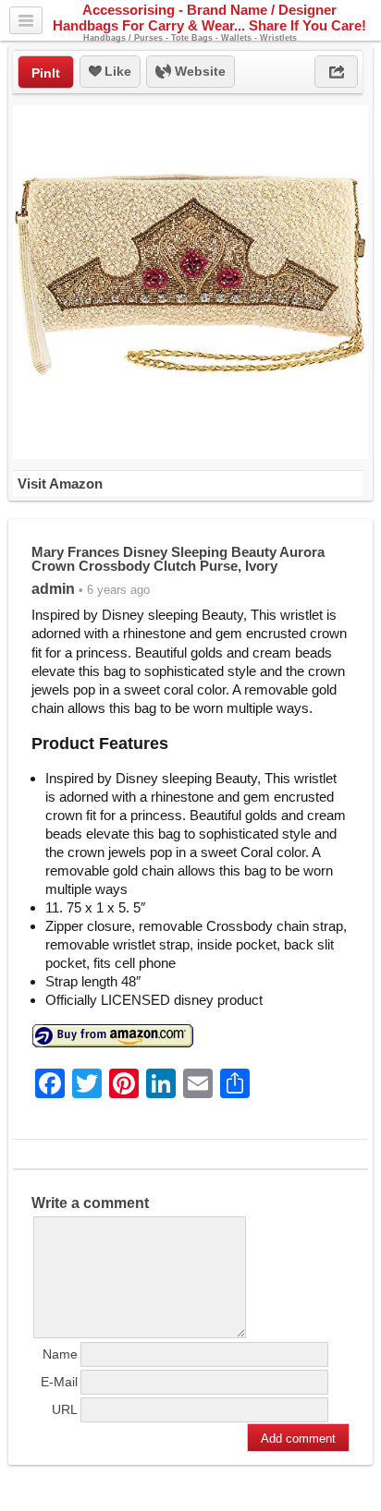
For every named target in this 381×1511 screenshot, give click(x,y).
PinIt (45, 73)
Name (60, 1354)
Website (198, 71)
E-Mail (59, 1381)
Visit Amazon (60, 483)
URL (65, 1409)
